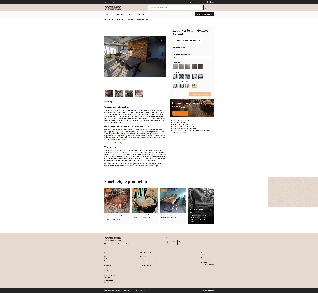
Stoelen (106, 263)
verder (121, 132)
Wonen (106, 268)
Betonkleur (177, 63)
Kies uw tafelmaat (179, 47)
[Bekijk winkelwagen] (211, 7)
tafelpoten (122, 143)
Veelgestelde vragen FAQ (111, 282)
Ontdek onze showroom (204, 14)
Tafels (106, 261)
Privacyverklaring (127, 290)
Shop (107, 14)
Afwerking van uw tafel (181, 55)
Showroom (141, 14)
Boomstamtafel (108, 273)
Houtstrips (107, 277)
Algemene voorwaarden (139, 290)
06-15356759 (143, 263)
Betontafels (121, 19)
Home (106, 19)
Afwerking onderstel (180, 82)
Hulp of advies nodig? (197, 2)
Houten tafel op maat (110, 275)
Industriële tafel (108, 280)
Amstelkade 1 (144, 256)
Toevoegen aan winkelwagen (200, 94)
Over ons (120, 14)
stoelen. (123, 140)
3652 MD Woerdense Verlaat (148, 259)
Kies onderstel (178, 72)
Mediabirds (211, 290)
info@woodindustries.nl (146, 265)
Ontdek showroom (180, 113)
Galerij (130, 14)
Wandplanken (108, 265)
